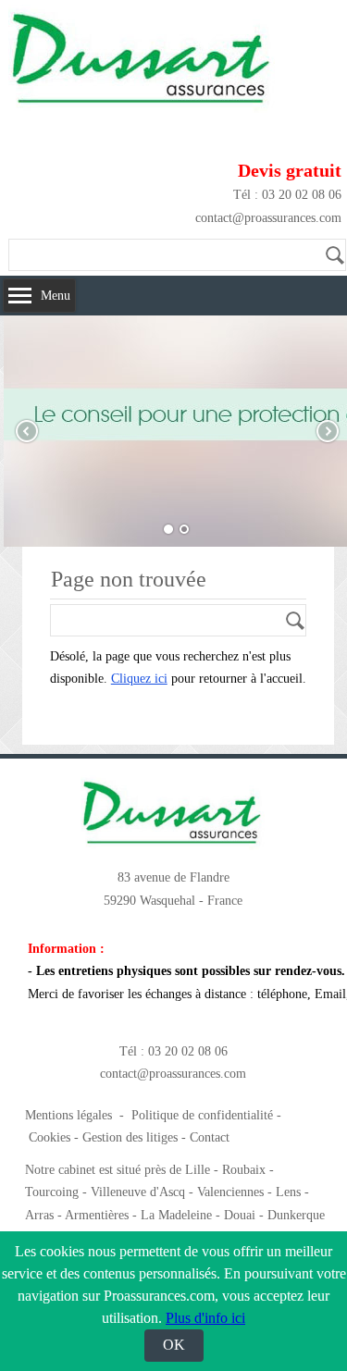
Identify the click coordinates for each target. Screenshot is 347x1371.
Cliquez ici (139, 679)
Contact (209, 1137)
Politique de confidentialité (202, 1115)
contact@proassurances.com (268, 218)
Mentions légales (68, 1115)
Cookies (49, 1137)
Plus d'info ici (205, 1318)
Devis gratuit (289, 170)
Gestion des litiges (130, 1137)
